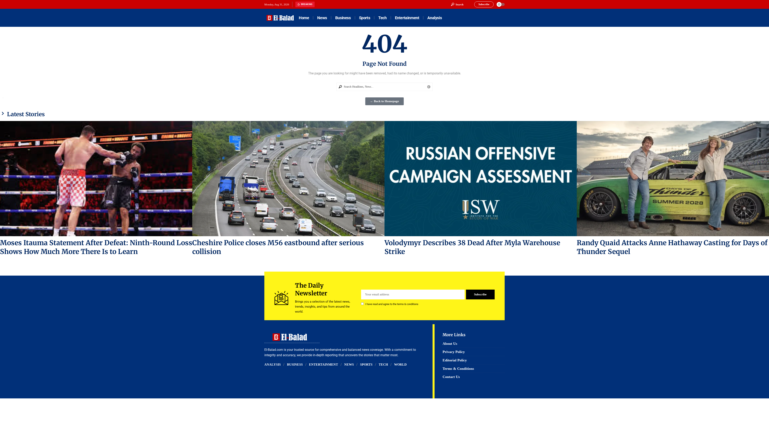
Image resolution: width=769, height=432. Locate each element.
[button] (457, 4)
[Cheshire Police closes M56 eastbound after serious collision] (288, 178)
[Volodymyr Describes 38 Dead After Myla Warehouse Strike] (480, 178)
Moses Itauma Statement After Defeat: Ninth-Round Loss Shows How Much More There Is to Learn (96, 247)
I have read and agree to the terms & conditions (391, 304)
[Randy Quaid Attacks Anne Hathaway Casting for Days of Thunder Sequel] (673, 178)
